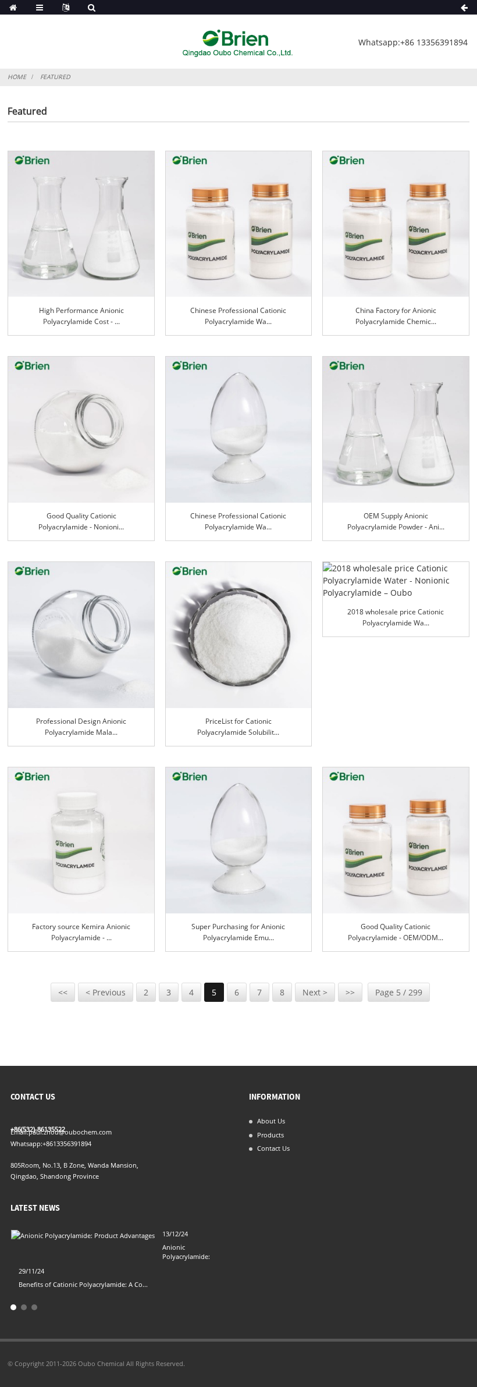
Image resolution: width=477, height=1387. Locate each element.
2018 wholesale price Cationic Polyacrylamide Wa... (395, 617)
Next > (315, 992)
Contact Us (273, 1148)
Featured (55, 77)
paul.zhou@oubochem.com (70, 1132)
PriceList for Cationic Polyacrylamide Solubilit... (238, 726)
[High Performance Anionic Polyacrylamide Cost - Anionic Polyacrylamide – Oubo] (81, 224)
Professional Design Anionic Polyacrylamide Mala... (81, 726)
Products (270, 1134)
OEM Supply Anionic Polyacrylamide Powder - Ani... (395, 521)
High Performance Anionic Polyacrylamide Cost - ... (81, 315)
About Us (271, 1120)
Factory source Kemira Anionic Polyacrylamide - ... (81, 932)
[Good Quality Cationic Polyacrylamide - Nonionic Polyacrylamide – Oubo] (81, 430)
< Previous (106, 992)
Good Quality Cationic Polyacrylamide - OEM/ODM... (395, 932)
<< (62, 992)
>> (350, 992)
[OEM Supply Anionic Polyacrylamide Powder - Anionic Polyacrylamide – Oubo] (396, 430)
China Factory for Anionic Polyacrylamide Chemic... (395, 315)
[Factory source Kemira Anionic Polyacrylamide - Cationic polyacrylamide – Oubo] (81, 840)
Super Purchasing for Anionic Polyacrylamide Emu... (238, 932)
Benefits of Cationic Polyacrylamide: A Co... (83, 1284)
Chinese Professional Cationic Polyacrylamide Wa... (238, 315)
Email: (19, 1132)
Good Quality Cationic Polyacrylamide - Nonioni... (81, 521)
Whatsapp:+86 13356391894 (413, 42)
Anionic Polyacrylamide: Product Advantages (192, 1256)
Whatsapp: (26, 1143)
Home (17, 77)
